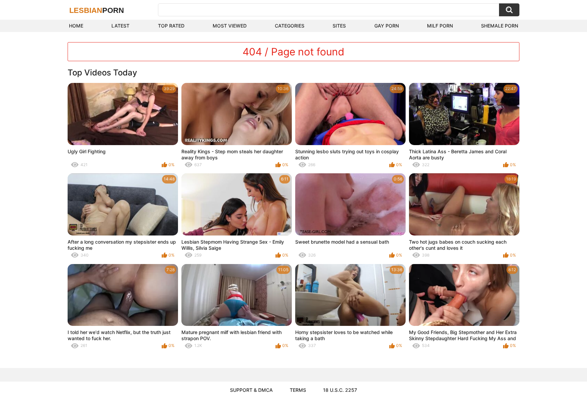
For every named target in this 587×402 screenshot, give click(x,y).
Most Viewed (230, 26)
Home (76, 26)
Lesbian (96, 10)
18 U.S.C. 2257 (340, 390)
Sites (339, 26)
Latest (120, 26)
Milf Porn (440, 26)
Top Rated (171, 26)
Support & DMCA (251, 390)
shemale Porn (499, 26)
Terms (298, 390)
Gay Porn (386, 26)
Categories (289, 26)
